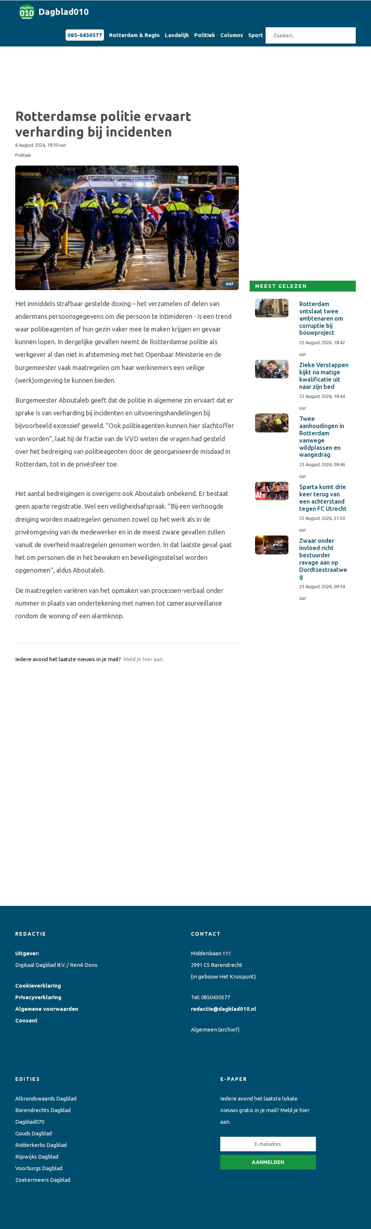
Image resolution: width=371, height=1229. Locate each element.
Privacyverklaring (38, 997)
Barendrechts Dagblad (43, 1110)
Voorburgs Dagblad (38, 1168)
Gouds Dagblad (33, 1133)
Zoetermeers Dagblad (42, 1180)
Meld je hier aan (143, 659)
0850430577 (215, 997)
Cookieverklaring (38, 985)
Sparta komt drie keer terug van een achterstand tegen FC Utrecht (323, 498)
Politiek (204, 35)
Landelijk (177, 35)
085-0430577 (84, 35)
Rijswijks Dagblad (36, 1156)
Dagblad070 (29, 1122)
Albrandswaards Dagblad (45, 1098)
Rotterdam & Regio (134, 35)
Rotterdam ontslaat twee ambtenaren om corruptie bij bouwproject (321, 318)
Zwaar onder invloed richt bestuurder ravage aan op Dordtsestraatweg (323, 558)
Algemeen (204, 1029)
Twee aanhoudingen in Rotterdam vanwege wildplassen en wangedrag (321, 436)
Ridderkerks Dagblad (41, 1145)
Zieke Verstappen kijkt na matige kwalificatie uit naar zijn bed (324, 376)
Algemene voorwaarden (46, 1009)
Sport (255, 35)
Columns (231, 35)
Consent (26, 1020)
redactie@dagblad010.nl (223, 1009)
